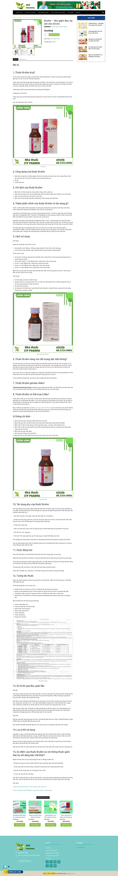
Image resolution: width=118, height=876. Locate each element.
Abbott (54, 41)
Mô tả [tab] (15, 59)
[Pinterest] (47, 865)
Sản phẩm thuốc (43, 12)
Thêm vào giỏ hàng (54, 34)
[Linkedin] (58, 861)
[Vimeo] (54, 865)
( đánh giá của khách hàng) (59, 26)
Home (14, 17)
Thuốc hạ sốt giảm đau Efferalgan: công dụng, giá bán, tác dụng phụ (32, 790)
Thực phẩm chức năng (58, 12)
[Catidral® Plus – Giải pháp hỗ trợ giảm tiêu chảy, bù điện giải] (83, 26)
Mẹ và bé (70, 12)
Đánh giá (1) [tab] (22, 59)
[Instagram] (54, 861)
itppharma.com (70, 873)
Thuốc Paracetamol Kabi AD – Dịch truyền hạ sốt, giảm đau (29, 786)
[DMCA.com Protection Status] (49, 874)
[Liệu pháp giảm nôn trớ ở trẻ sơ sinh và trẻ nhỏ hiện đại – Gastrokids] (83, 33)
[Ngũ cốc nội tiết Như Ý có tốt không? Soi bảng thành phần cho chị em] (83, 57)
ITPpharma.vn (81, 847)
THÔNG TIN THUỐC (30, 12)
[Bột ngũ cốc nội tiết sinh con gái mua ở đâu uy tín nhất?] (83, 41)
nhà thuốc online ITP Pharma (43, 407)
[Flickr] (51, 861)
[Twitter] (51, 865)
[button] (103, 13)
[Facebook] (47, 861)
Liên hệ (78, 12)
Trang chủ (19, 12)
